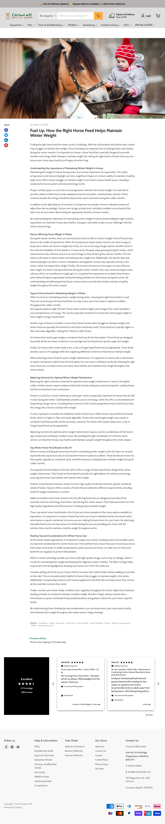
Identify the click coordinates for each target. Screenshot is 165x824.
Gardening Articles (43, 781)
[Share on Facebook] (6, 130)
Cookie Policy (101, 759)
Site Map (99, 768)
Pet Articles (39, 772)
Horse (51, 623)
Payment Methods (74, 755)
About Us (99, 746)
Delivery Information (75, 746)
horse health (82, 623)
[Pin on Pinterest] (6, 145)
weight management (121, 623)
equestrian (42, 623)
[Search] (98, 16)
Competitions (41, 785)
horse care (60, 623)
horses (107, 623)
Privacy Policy (101, 764)
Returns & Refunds (73, 750)
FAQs (37, 746)
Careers (98, 755)
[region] (106, 683)
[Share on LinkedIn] (6, 140)
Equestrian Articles (43, 759)
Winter (34, 625)
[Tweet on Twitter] (6, 135)
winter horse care (45, 625)
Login (148, 15)
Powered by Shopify (13, 807)
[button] (53, 684)
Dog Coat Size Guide (44, 755)
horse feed (71, 623)
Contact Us (100, 750)
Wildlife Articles (41, 776)
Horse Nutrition (96, 623)
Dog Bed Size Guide (43, 750)
